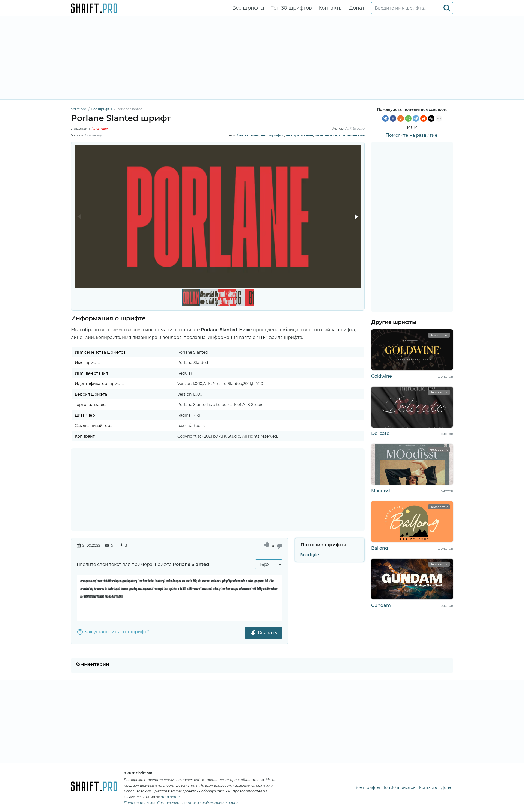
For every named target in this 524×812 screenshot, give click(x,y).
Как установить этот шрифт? (116, 631)
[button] (356, 216)
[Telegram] (416, 118)
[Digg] (431, 118)
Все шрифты (248, 8)
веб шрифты (272, 135)
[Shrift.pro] (94, 8)
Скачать (267, 632)
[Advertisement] (262, 58)
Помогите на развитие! (412, 135)
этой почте (170, 797)
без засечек (248, 135)
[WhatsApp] (408, 118)
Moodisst (381, 490)
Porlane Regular (309, 554)
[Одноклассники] (400, 118)
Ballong (379, 548)
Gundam (381, 605)
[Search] (447, 8)
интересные (326, 135)
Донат (357, 8)
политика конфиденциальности (210, 803)
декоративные (299, 135)
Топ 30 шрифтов (291, 8)
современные (352, 135)
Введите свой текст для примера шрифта (143, 564)
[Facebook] (393, 118)
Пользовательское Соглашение (151, 803)
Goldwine (381, 376)
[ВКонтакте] (385, 118)
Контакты (330, 8)
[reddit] (423, 118)
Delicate (380, 433)
